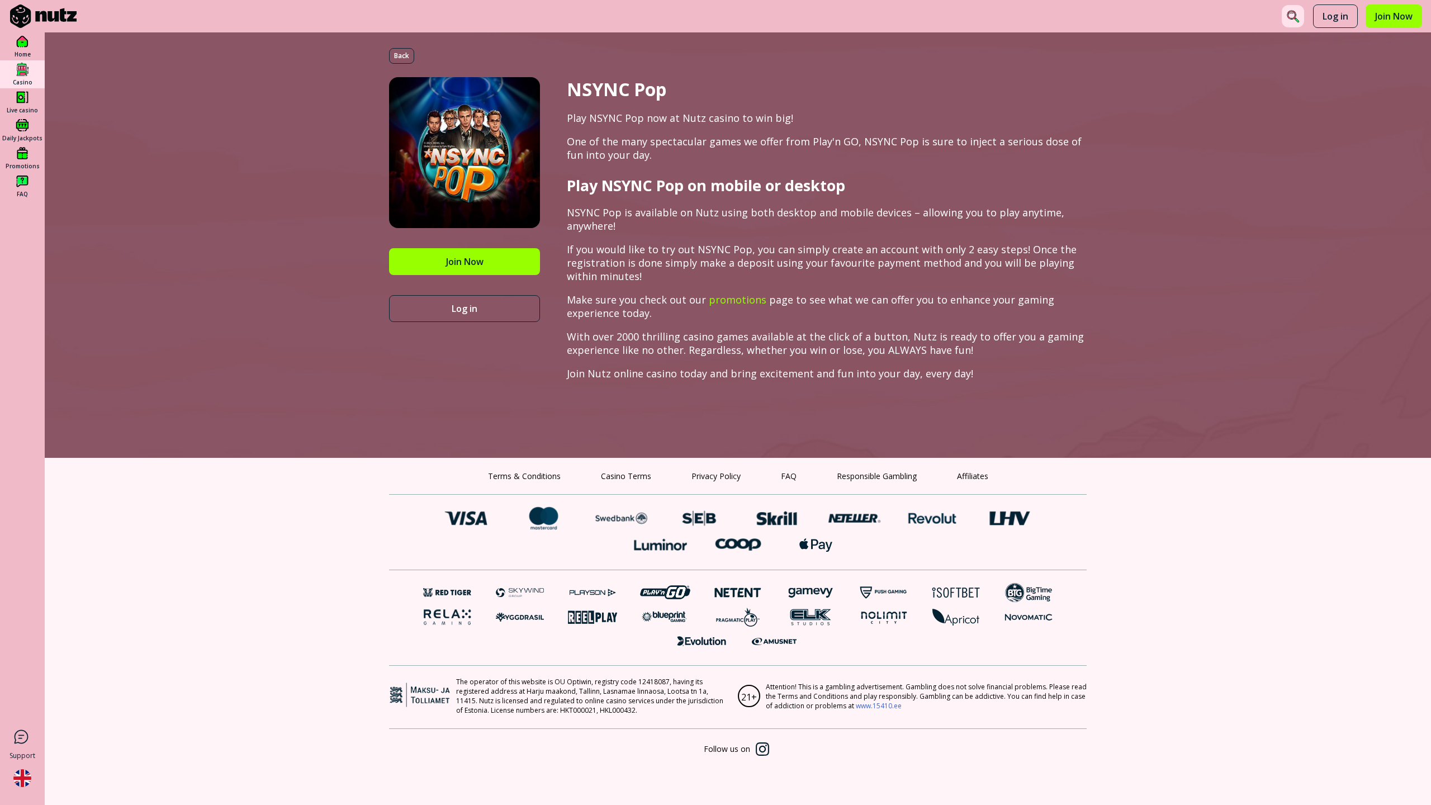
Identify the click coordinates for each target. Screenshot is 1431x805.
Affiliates (972, 476)
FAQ (789, 476)
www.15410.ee (879, 706)
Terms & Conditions (524, 476)
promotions (737, 299)
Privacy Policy (716, 476)
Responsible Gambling (877, 476)
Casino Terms (626, 476)
